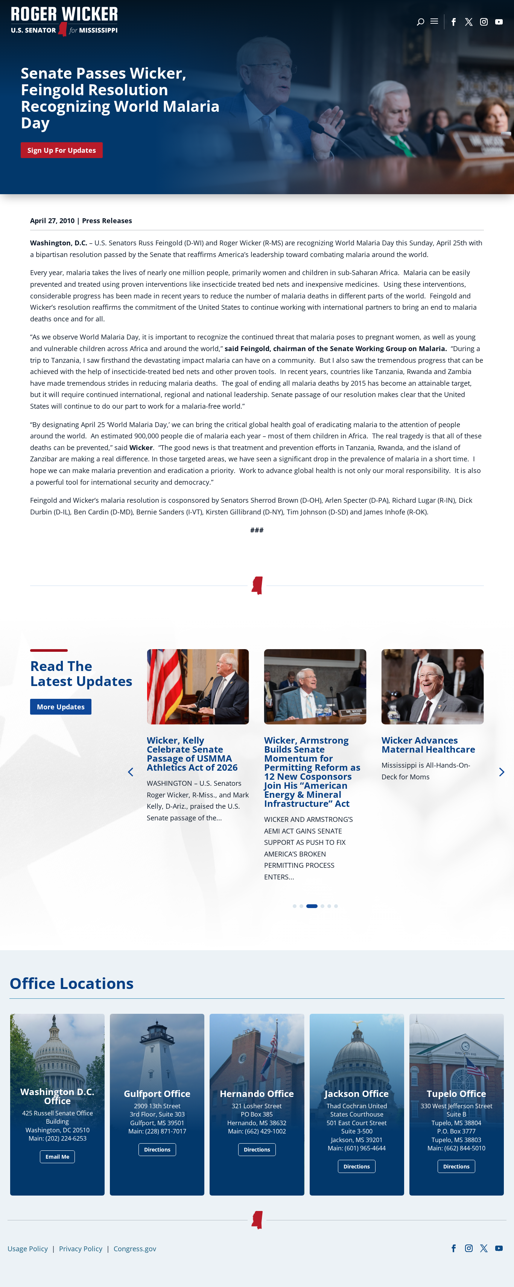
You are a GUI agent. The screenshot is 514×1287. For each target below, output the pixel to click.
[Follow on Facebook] (453, 21)
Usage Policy (28, 1248)
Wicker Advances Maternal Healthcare (428, 744)
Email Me (57, 1156)
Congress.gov (135, 1248)
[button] (501, 771)
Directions (157, 1149)
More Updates (61, 706)
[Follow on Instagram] (483, 21)
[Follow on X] (468, 21)
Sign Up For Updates (61, 150)
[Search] (420, 22)
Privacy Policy (80, 1248)
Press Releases (107, 220)
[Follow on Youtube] (498, 21)
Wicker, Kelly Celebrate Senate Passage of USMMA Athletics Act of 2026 (192, 753)
